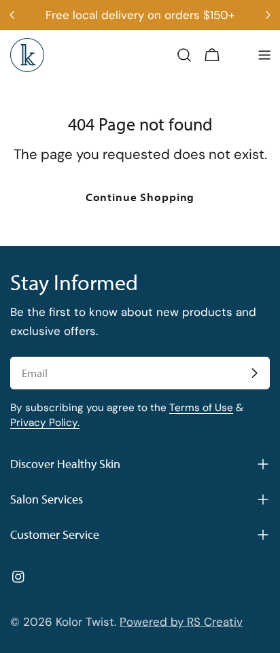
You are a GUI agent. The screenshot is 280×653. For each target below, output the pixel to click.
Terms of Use (201, 407)
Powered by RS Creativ (181, 621)
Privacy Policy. (45, 422)
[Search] (184, 55)
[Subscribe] (254, 373)
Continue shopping (140, 197)
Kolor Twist (85, 621)
